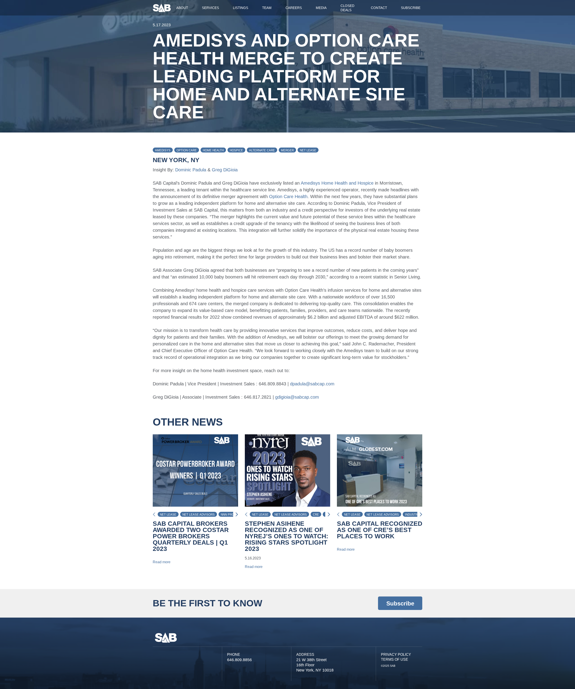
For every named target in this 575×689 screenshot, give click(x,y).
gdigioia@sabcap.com (297, 397)
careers (293, 8)
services (210, 8)
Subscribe (410, 8)
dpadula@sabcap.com (312, 383)
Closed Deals (347, 8)
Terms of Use (394, 659)
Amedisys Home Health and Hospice (337, 183)
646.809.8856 (239, 660)
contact (379, 8)
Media (321, 8)
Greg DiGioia (225, 169)
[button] (235, 514)
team (267, 8)
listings (240, 8)
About (182, 8)
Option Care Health (288, 196)
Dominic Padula (190, 169)
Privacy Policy (396, 654)
